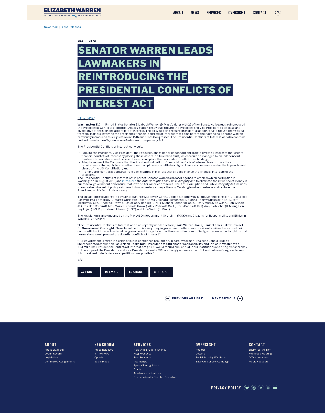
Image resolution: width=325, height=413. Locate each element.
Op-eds (98, 357)
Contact (259, 12)
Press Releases (70, 27)
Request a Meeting (260, 353)
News (195, 12)
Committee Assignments (60, 361)
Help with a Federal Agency (150, 349)
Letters (200, 353)
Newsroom (51, 27)
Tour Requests (142, 357)
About (178, 12)
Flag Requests (142, 353)
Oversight (236, 12)
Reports (200, 349)
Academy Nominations (147, 373)
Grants (138, 369)
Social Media (102, 361)
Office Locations (259, 357)
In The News (101, 353)
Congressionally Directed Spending (155, 377)
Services (214, 12)
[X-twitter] (261, 388)
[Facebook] (254, 388)
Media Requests (259, 361)
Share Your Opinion (260, 349)
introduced (129, 181)
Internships (140, 361)
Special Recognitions (146, 365)
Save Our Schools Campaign (212, 361)
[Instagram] (268, 388)
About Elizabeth (54, 349)
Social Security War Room (211, 357)
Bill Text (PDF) (86, 118)
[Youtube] (275, 388)
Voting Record (53, 353)
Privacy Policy (226, 387)
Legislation (51, 357)
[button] (89, 272)
